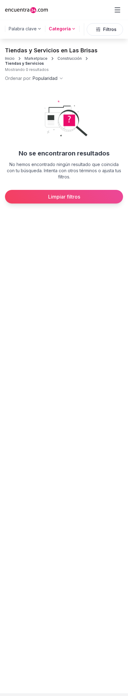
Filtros (110, 29)
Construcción (69, 58)
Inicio (10, 58)
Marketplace (36, 58)
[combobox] (34, 78)
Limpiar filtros (64, 197)
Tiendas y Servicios (24, 63)
